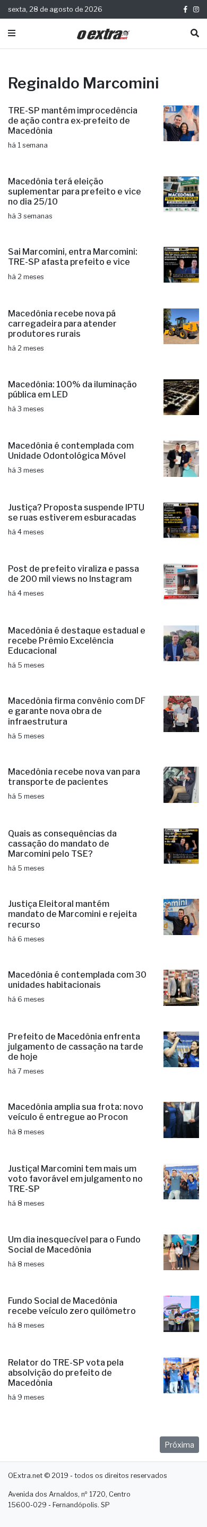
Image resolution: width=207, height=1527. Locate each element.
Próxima (179, 1444)
